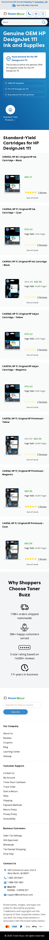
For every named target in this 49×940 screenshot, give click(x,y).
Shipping (7, 800)
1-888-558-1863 (15, 882)
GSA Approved (10, 840)
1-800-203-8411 (15, 877)
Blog (5, 747)
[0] (36, 14)
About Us (8, 733)
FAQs (5, 795)
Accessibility (9, 818)
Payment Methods (12, 805)
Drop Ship (8, 853)
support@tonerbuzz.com (20, 894)
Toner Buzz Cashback (14, 782)
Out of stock (32, 198)
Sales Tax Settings (12, 835)
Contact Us (8, 773)
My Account (9, 777)
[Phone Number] (29, 14)
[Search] (43, 22)
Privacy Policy (10, 814)
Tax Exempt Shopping (14, 849)
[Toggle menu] (43, 14)
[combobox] (24, 22)
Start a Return (10, 791)
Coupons (8, 742)
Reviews (7, 738)
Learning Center (11, 751)
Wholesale (8, 844)
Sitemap (7, 756)
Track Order (9, 786)
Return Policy (10, 809)
